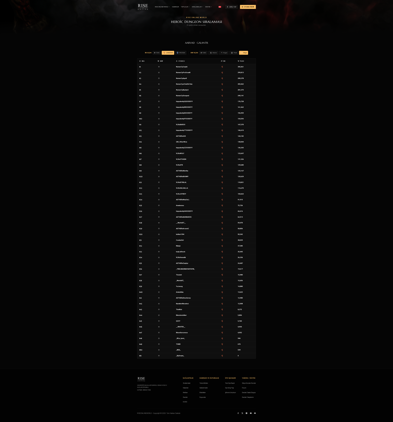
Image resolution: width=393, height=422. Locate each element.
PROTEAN (182, 52)
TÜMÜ (158, 52)
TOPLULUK (184, 7)
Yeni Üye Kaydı (230, 383)
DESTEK (207, 7)
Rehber (185, 392)
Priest (235, 52)
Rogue (225, 52)
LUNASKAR (169, 52)
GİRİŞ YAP (232, 7)
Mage (245, 52)
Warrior (215, 52)
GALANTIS (202, 42)
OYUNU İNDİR (249, 7)
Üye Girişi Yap (229, 388)
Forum (244, 388)
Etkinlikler (203, 392)
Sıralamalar (186, 383)
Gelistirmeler (204, 388)
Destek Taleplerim (248, 397)
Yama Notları (204, 383)
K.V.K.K (185, 402)
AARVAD (190, 42)
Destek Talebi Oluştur (249, 392)
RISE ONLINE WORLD (161, 7)
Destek (185, 397)
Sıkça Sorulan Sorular (249, 383)
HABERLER (175, 7)
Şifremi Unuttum (230, 392)
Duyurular (203, 397)
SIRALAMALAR (197, 7)
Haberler (186, 388)
